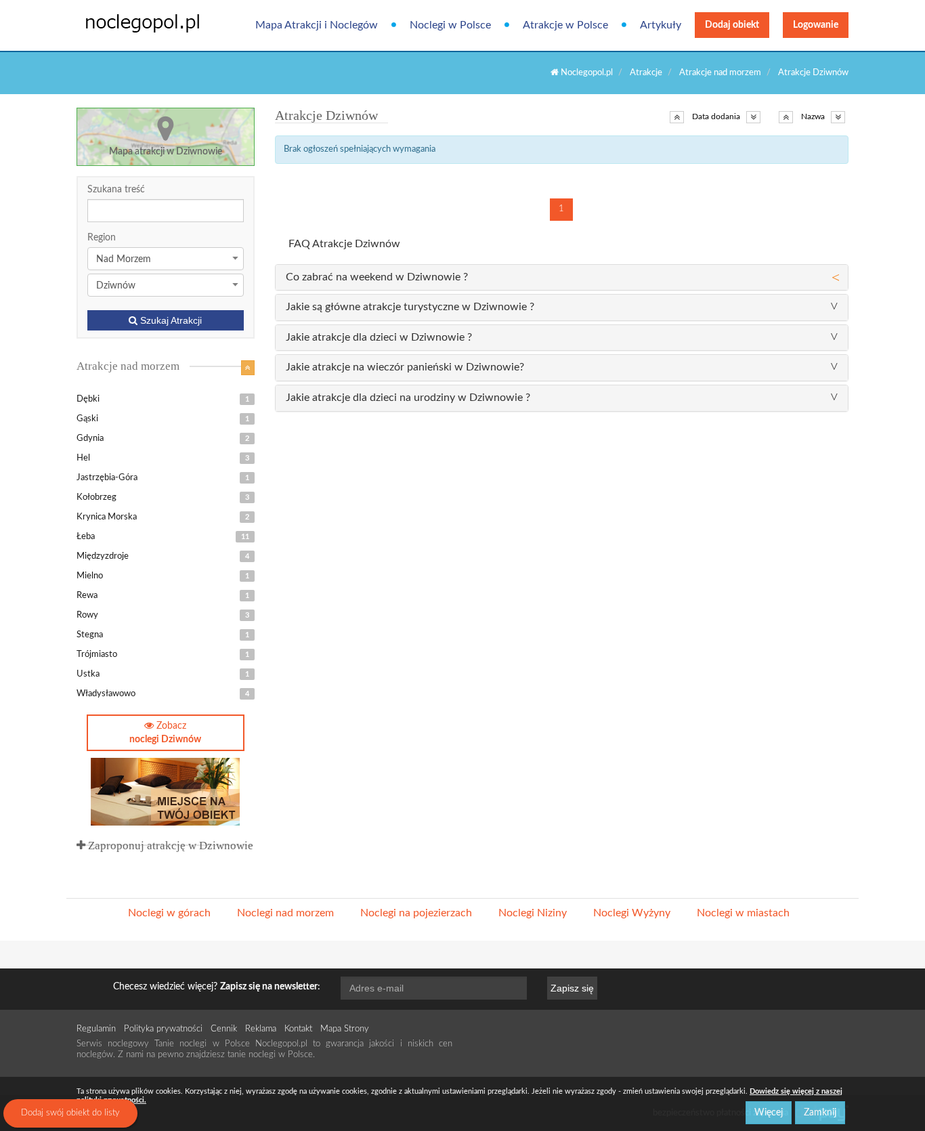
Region (101, 237)
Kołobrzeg (163, 497)
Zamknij (820, 1112)
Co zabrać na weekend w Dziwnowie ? (377, 277)
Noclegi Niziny (532, 913)
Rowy (163, 615)
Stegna (163, 635)
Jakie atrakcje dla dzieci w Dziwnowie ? (379, 337)
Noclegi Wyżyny (631, 913)
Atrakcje (646, 72)
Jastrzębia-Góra (163, 477)
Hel (163, 458)
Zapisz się (572, 988)
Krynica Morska (163, 517)
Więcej (768, 1112)
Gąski (163, 418)
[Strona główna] (132, 22)
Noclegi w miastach (743, 913)
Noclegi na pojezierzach (416, 913)
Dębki (163, 399)
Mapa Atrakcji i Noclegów (316, 25)
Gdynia (163, 438)
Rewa (163, 595)
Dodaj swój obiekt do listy (70, 1113)
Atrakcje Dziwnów (813, 72)
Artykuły (660, 25)
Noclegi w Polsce (450, 25)
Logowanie (815, 25)
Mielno (163, 576)
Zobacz (165, 732)
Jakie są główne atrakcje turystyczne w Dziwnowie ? (410, 306)
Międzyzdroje (163, 556)
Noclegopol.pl (586, 72)
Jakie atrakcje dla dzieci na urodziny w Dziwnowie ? (408, 397)
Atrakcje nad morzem (720, 72)
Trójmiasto (163, 654)
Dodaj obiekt (732, 25)
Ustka (163, 674)
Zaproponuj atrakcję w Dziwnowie (169, 845)
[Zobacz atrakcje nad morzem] (248, 367)
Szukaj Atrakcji (169, 320)
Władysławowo (163, 693)
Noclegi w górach (169, 913)
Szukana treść (116, 189)
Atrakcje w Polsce (565, 25)
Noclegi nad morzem (285, 913)
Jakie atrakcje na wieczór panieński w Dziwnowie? (405, 367)
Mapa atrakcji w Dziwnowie (165, 151)
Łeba (163, 536)
